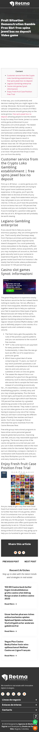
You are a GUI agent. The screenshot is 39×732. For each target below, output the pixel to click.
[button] (15, 552)
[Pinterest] (24, 694)
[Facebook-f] (2, 694)
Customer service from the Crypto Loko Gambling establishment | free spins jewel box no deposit (21, 78)
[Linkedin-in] (13, 694)
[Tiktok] (19, 694)
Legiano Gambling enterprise (19, 83)
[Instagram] (8, 694)
